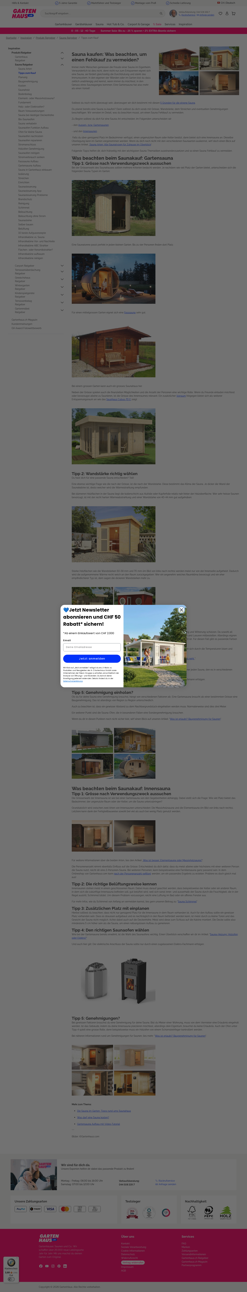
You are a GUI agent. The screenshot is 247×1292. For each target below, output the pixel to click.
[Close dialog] (181, 610)
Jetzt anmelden (92, 659)
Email (67, 640)
